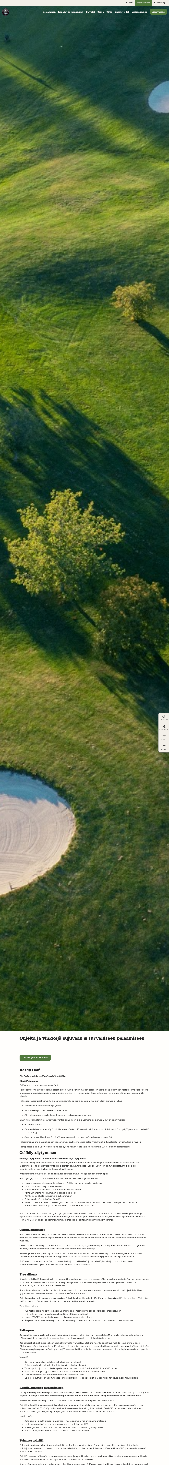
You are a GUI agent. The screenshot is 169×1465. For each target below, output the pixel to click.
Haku (128, 3)
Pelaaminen (49, 12)
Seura (100, 12)
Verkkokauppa (139, 12)
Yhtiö (109, 12)
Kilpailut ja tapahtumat (71, 12)
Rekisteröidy (159, 3)
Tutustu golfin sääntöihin (35, 1057)
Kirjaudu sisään (143, 3)
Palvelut (90, 12)
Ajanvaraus (158, 12)
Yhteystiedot (122, 12)
